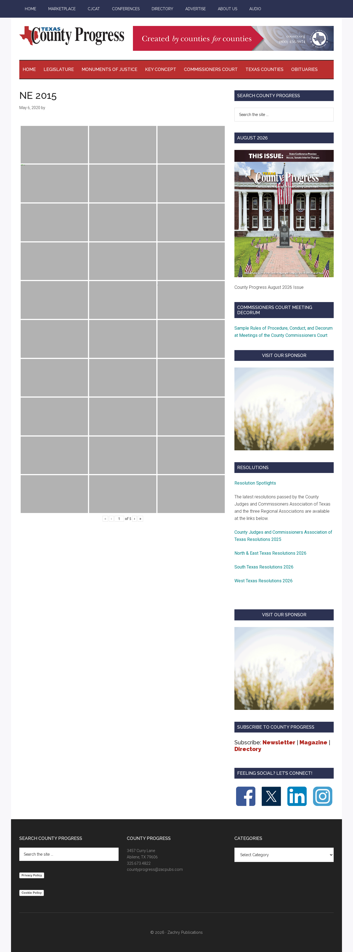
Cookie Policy (32, 893)
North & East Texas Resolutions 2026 (270, 553)
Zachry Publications (185, 932)
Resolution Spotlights (255, 483)
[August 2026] (284, 213)
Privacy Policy (32, 875)
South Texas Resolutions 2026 (263, 567)
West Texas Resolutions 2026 (263, 580)
